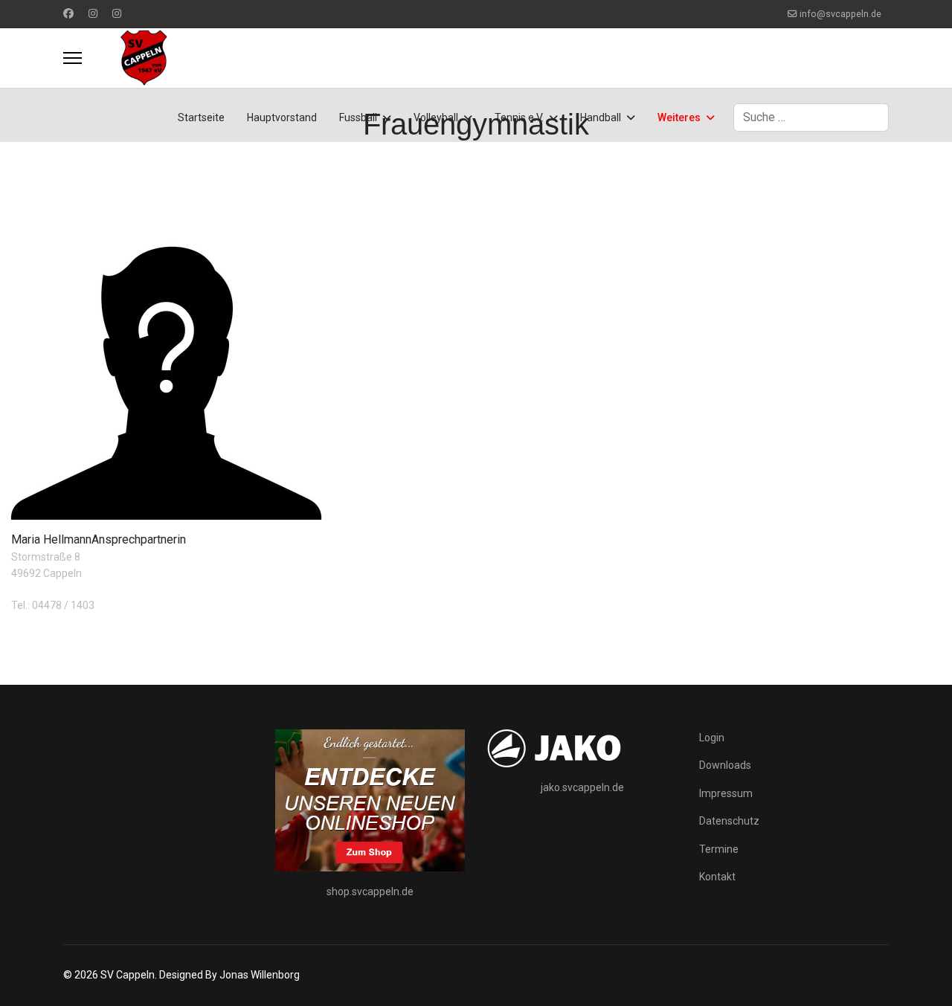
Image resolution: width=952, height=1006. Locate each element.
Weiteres (679, 117)
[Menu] (72, 58)
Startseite (201, 117)
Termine (719, 849)
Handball (600, 117)
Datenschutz (729, 821)
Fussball (358, 117)
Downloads (725, 765)
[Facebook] (68, 13)
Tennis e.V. (519, 117)
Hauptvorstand (282, 117)
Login (711, 738)
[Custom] (116, 13)
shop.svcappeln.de (370, 891)
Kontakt (717, 877)
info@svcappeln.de (840, 13)
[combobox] (811, 117)
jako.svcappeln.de (582, 787)
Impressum (726, 793)
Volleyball (436, 117)
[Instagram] (93, 13)
